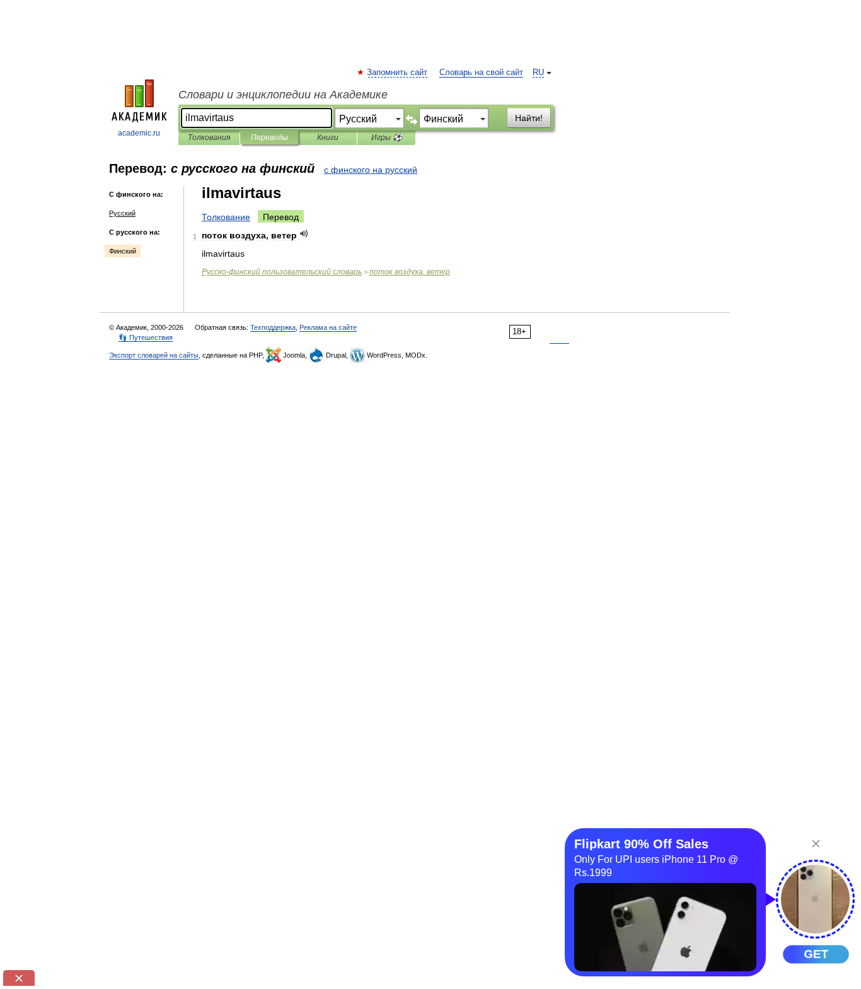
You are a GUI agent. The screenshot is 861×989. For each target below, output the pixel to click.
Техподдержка (273, 327)
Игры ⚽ (386, 137)
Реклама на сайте (328, 327)
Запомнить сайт (397, 72)
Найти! (529, 118)
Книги (327, 137)
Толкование (226, 217)
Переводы (269, 137)
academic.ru (139, 133)
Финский (122, 251)
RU (538, 72)
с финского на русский (370, 170)
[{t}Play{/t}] (304, 233)
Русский (122, 213)
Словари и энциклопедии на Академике (283, 94)
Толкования (209, 137)
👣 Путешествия (145, 337)
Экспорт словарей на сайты (154, 355)
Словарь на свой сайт (481, 72)
